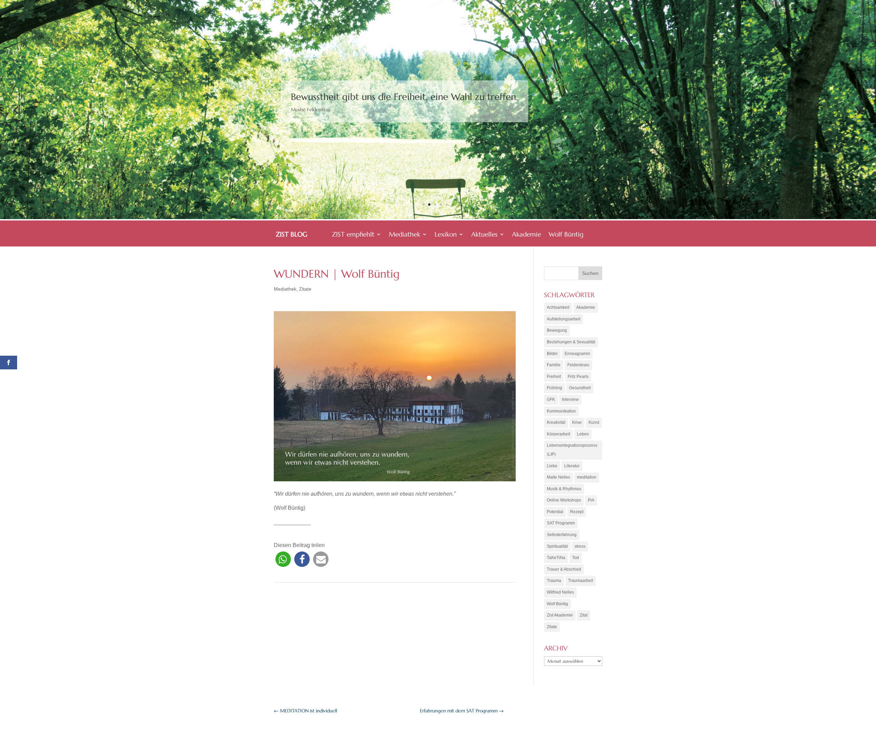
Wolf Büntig (566, 235)
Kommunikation (561, 411)
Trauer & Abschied (564, 569)
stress (580, 546)
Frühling (554, 387)
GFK (551, 399)
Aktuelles (484, 235)
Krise (577, 422)
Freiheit (554, 376)
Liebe (552, 466)
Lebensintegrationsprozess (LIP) (572, 450)
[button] (283, 559)
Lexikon (446, 235)
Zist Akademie (560, 615)
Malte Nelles (558, 477)
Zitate (305, 289)
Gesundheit (580, 387)
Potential (555, 511)
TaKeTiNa (556, 557)
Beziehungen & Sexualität (571, 342)
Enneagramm (577, 353)
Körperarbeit (558, 434)
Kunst (594, 422)
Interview (570, 399)
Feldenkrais (578, 365)
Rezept (576, 511)
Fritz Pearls (578, 376)
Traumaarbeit (580, 580)
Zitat (584, 615)
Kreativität (556, 422)
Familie (554, 365)
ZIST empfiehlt (353, 235)
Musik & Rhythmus (564, 488)
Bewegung (557, 330)
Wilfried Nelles (560, 592)
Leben (583, 434)
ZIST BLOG (291, 235)
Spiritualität (557, 546)
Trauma (554, 580)
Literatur (572, 466)
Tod (575, 557)
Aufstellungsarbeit (563, 319)
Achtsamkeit (558, 307)
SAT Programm (561, 523)
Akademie (526, 235)
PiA (591, 500)
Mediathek (404, 235)
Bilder (552, 353)
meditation (586, 477)
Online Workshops (564, 500)
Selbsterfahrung (562, 534)
